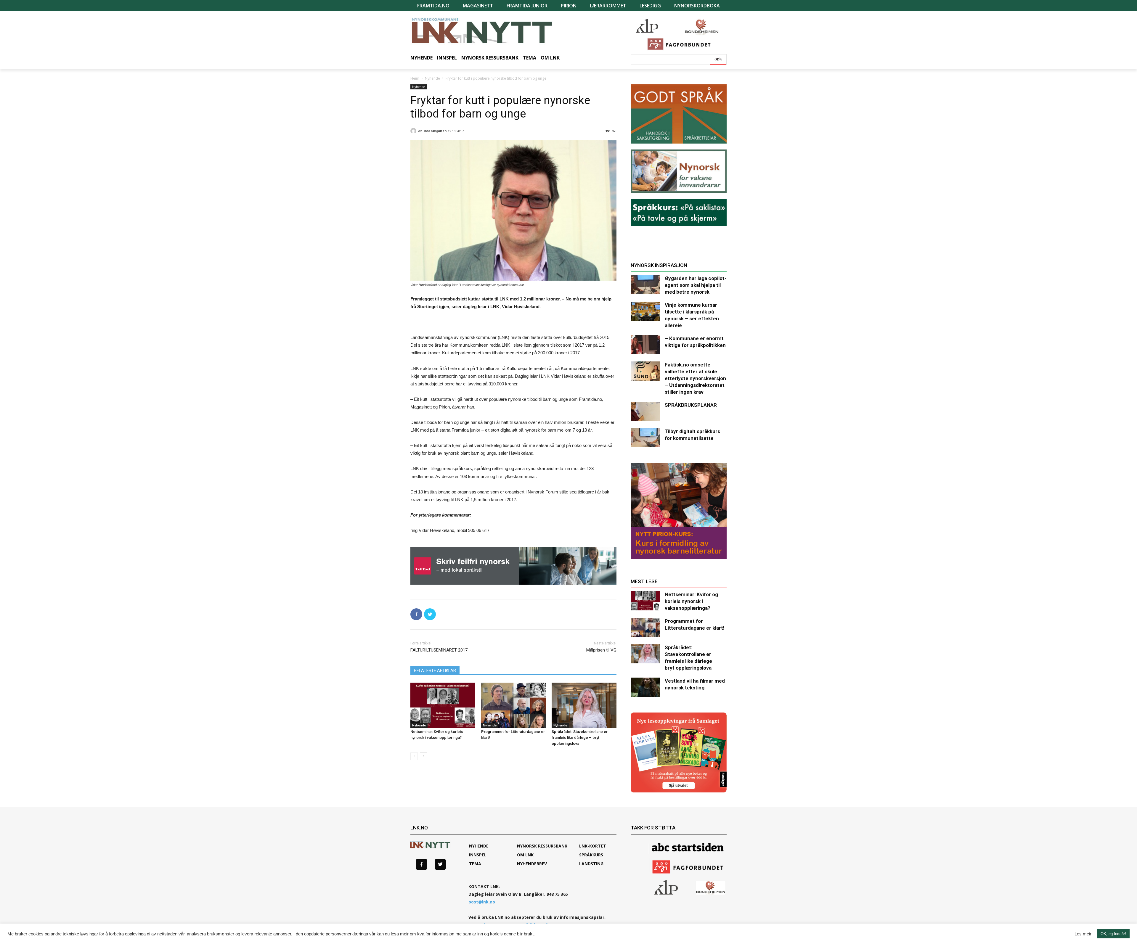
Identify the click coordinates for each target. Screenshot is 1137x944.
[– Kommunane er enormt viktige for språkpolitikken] (645, 344)
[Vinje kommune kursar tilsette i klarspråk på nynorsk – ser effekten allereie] (645, 311)
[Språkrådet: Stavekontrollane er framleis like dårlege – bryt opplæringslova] (584, 705)
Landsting (591, 863)
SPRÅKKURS (591, 855)
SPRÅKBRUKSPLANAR (691, 405)
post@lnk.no (481, 902)
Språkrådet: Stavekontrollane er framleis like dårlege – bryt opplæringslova (580, 737)
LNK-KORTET (592, 846)
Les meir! (1084, 934)
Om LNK (525, 855)
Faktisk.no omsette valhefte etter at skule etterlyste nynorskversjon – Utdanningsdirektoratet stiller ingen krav (695, 378)
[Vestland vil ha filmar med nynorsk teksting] (645, 687)
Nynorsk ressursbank (542, 846)
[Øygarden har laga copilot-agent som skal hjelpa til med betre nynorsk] (645, 284)
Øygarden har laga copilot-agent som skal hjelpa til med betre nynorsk (696, 285)
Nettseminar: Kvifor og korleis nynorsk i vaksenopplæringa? (691, 601)
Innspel (477, 855)
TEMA (475, 863)
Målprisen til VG (601, 650)
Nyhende (432, 78)
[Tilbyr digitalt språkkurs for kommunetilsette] (645, 437)
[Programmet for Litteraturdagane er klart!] (513, 705)
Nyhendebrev (532, 863)
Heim (414, 78)
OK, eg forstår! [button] (1113, 934)
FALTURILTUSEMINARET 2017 (439, 650)
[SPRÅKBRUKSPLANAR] (645, 411)
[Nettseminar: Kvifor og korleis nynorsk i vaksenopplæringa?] (442, 705)
